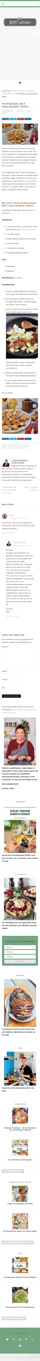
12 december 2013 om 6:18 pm (22, 545)
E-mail (5, 679)
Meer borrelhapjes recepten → (17, 1242)
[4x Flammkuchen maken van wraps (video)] (20, 1229)
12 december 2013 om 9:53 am (18, 518)
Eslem (11, 515)
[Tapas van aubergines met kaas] (20, 1201)
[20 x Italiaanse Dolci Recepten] (20, 1148)
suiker (26, 448)
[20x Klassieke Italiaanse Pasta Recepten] (20, 1265)
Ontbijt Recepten (13, 445)
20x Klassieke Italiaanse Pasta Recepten (20, 1277)
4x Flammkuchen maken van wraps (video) (20, 1231)
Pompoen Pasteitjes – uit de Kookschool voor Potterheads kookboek (20, 1129)
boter (11, 448)
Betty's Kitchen (20, 22)
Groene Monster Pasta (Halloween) (20, 1307)
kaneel (15, 448)
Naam (5, 671)
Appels (7, 448)
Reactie (5, 647)
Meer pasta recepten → (14, 1318)
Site (3, 688)
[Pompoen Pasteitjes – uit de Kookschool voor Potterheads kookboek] (20, 1116)
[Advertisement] (20, 59)
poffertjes (21, 448)
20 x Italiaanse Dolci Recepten (20, 1160)
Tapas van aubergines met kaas (20, 1204)
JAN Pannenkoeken (27, 229)
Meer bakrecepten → (13, 1171)
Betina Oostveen (19, 542)
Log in (37, 1357)
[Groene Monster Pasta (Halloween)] (20, 1295)
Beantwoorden (8, 533)
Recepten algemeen (23, 445)
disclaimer (30, 1357)
